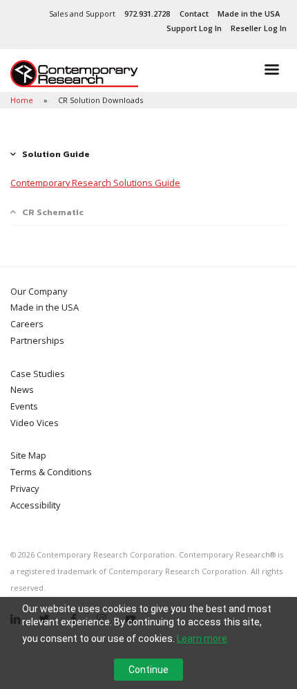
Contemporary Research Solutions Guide (95, 182)
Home (22, 100)
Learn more (202, 638)
